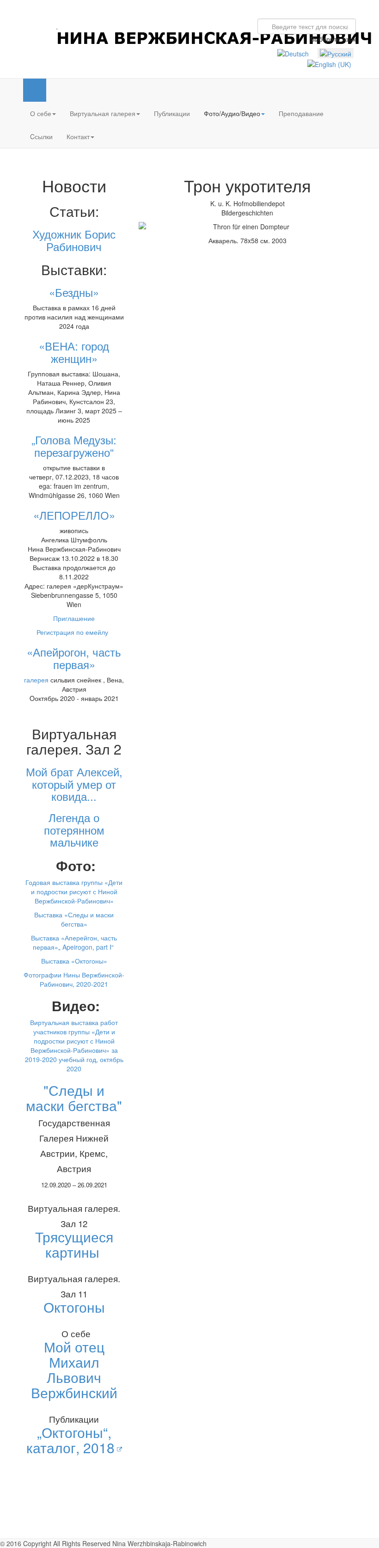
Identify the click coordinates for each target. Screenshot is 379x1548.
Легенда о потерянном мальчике (74, 829)
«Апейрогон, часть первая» (74, 658)
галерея (36, 679)
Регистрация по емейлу (74, 632)
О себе (40, 113)
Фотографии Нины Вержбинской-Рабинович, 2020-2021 (74, 979)
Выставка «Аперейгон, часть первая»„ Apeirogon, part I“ (74, 942)
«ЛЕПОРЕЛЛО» (74, 515)
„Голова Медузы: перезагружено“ (73, 445)
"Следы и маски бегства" (74, 1097)
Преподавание (301, 113)
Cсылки (41, 136)
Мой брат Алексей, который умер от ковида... (74, 783)
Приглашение (74, 618)
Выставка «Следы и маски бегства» (74, 919)
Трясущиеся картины (74, 1244)
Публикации (172, 113)
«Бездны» (74, 292)
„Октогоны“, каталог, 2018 (70, 1439)
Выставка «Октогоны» (74, 960)
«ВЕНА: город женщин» (74, 352)
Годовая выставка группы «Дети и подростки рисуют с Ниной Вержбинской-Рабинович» (73, 891)
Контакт (78, 136)
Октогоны (74, 1307)
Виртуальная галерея (102, 113)
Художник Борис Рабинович (74, 240)
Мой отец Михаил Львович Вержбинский (74, 1369)
